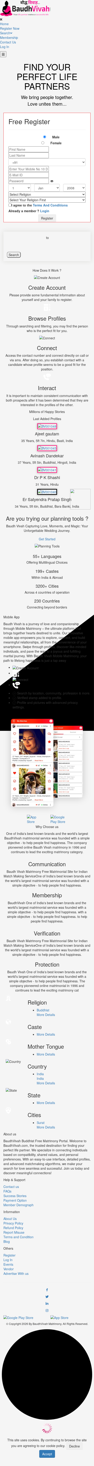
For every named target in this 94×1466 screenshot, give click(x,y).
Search (5, 33)
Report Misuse (13, 1232)
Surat (40, 1122)
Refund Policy (13, 1227)
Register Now (9, 28)
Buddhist (43, 1010)
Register (47, 218)
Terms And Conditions (50, 205)
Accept (47, 1454)
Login (44, 211)
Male (56, 137)
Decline (74, 1446)
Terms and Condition (18, 1237)
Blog (6, 1241)
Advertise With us (16, 1273)
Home (4, 23)
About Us (10, 1218)
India (40, 1074)
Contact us (11, 1186)
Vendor (8, 1269)
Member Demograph (18, 1205)
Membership (9, 37)
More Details (46, 1014)
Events (8, 1264)
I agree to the (39, 205)
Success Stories (14, 1195)
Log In (4, 46)
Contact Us (8, 42)
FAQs (7, 1191)
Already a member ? (28, 211)
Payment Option (15, 1200)
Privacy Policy (13, 1223)
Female (56, 143)
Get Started (47, 539)
